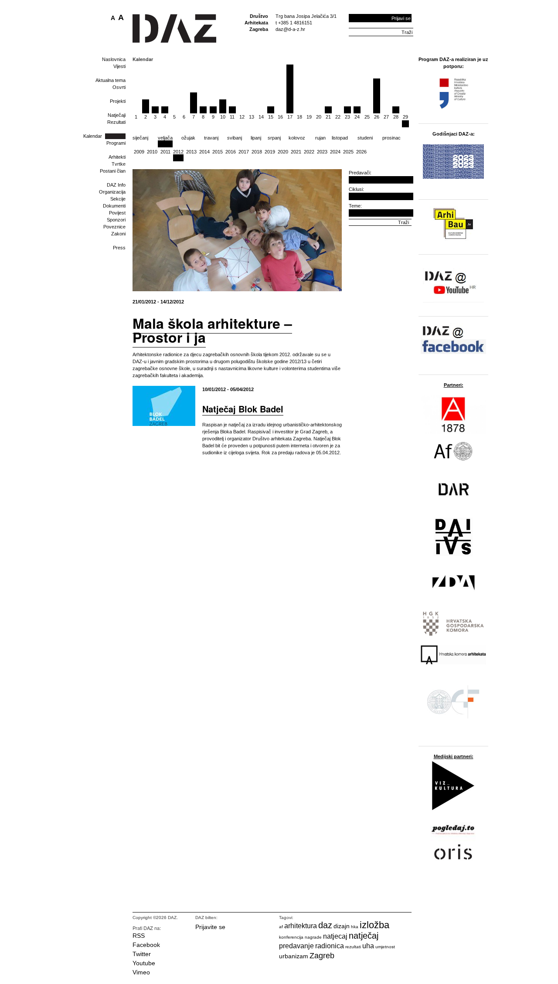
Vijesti (119, 66)
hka (354, 926)
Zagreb (322, 955)
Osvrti (119, 87)
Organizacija (112, 191)
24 (357, 116)
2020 (283, 151)
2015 (217, 151)
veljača (165, 137)
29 (405, 116)
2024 (335, 151)
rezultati (353, 946)
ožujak (188, 137)
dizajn (341, 926)
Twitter (142, 953)
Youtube (144, 963)
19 (309, 116)
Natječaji (117, 115)
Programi (116, 143)
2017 (243, 151)
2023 (322, 151)
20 (318, 116)
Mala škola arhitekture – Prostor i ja (212, 330)
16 (280, 116)
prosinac (391, 137)
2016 (230, 151)
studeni (365, 137)
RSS (139, 935)
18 (299, 116)
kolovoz (297, 137)
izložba (374, 924)
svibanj (234, 137)
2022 (309, 151)
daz (325, 925)
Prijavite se (210, 926)
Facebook (146, 944)
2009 (139, 151)
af (281, 926)
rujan (320, 137)
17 (290, 116)
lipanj (256, 137)
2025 (348, 151)
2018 (257, 151)
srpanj (274, 137)
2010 (152, 151)
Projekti (118, 101)
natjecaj (335, 936)
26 (376, 116)
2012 (178, 151)
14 (261, 116)
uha (368, 946)
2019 (270, 151)
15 (270, 116)
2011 (165, 151)
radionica (329, 946)
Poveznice (114, 226)
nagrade (313, 937)
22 (337, 116)
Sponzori (116, 219)
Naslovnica (114, 59)
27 (386, 116)
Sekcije (118, 198)
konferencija (291, 937)
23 (347, 116)
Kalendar (92, 136)
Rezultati (116, 122)
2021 (296, 151)
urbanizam (293, 956)
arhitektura (300, 926)
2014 (204, 151)
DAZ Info (116, 184)
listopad (340, 137)
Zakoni (118, 233)
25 (367, 116)
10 (222, 116)
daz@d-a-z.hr (290, 29)
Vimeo (141, 972)
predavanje (296, 946)
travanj (211, 137)
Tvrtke (119, 164)
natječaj (363, 935)
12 (242, 116)
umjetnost (385, 946)
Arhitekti (117, 157)
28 (395, 116)
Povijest (117, 212)
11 (232, 116)
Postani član (113, 171)
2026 (361, 151)
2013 (191, 151)
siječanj (140, 137)
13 (251, 116)
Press (119, 247)
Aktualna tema (110, 80)
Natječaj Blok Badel (242, 408)
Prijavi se (401, 18)
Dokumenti (114, 205)
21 (328, 116)
